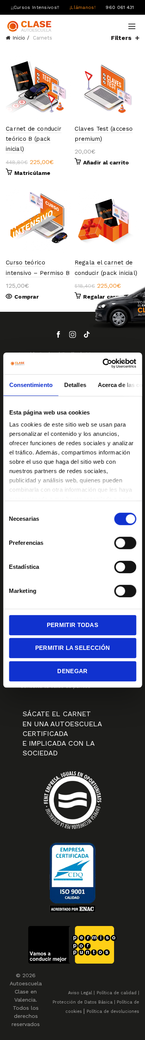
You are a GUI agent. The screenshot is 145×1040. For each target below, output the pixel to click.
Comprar (26, 297)
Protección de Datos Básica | (84, 1002)
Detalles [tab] (75, 385)
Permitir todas (72, 625)
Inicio (18, 38)
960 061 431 (120, 7)
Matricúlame (32, 173)
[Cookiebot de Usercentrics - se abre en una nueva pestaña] (103, 363)
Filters (121, 37)
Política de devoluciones (113, 1011)
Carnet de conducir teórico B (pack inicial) (33, 139)
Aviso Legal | (81, 992)
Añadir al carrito (106, 162)
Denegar (72, 671)
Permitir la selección (72, 647)
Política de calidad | (118, 992)
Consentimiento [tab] (30, 385)
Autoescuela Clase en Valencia (26, 991)
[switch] (125, 543)
